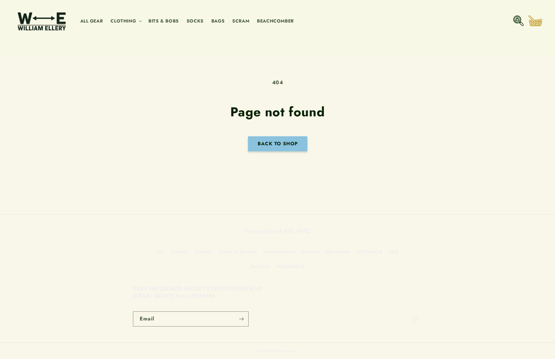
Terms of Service (238, 251)
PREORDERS (291, 266)
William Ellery (285, 351)
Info (159, 251)
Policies (203, 251)
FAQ (394, 251)
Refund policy (279, 251)
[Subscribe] (241, 319)
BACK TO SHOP (278, 143)
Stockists (260, 266)
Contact (179, 251)
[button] (126, 21)
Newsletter (338, 251)
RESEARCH (369, 251)
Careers (310, 251)
